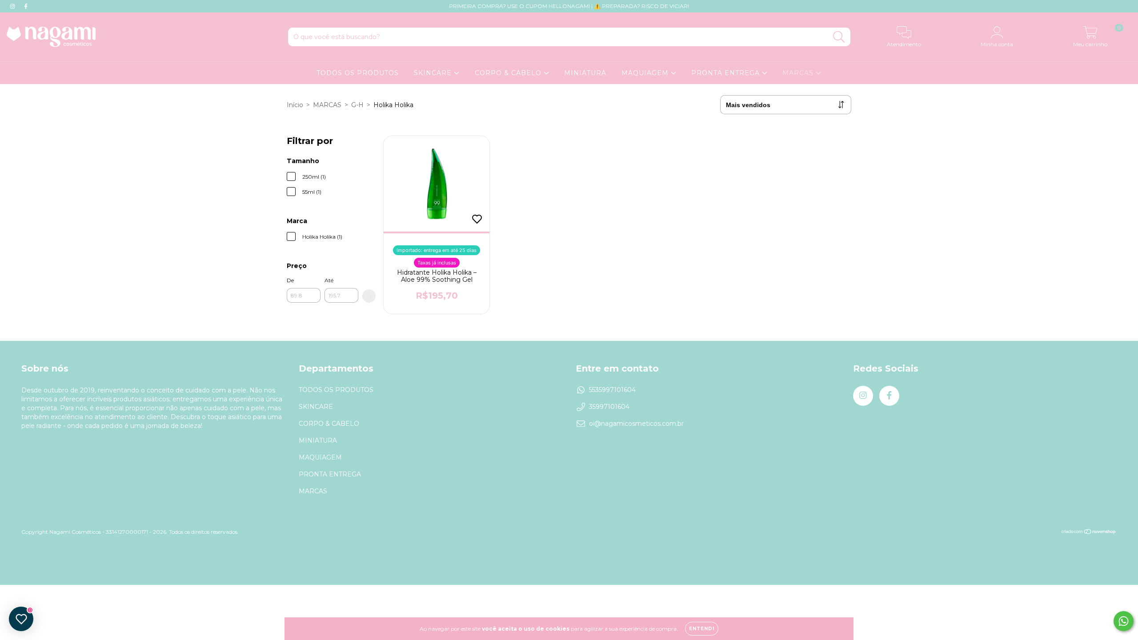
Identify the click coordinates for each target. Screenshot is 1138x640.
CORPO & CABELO (509, 73)
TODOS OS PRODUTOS (358, 73)
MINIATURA (585, 73)
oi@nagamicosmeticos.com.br (636, 424)
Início (295, 105)
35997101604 (609, 407)
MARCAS (799, 73)
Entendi (701, 629)
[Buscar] (839, 37)
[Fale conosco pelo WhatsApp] (1124, 621)
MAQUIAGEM (646, 73)
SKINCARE (434, 73)
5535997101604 (612, 390)
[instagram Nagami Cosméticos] (13, 6)
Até (329, 280)
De (290, 280)
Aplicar (369, 296)
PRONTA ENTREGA (726, 73)
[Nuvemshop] (1089, 532)
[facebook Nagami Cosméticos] (26, 6)
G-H (357, 105)
